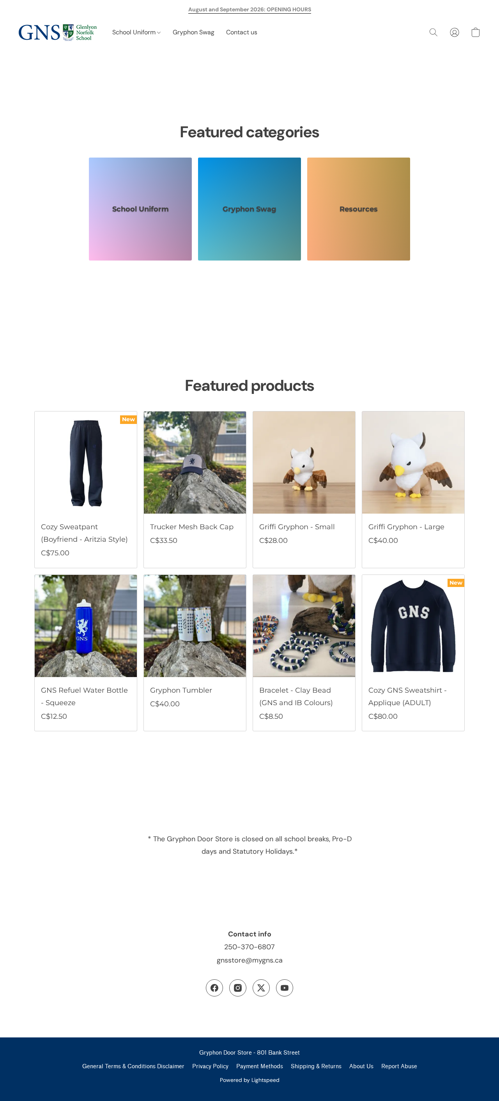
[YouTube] (284, 987)
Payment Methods (259, 1066)
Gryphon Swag (193, 32)
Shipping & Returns (316, 1066)
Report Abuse (399, 1066)
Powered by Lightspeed (250, 1079)
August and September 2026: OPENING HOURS (249, 9)
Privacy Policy (210, 1066)
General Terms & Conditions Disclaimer (133, 1066)
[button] (58, 32)
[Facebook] (214, 987)
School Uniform (134, 32)
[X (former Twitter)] (261, 987)
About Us (361, 1066)
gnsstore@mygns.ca (250, 960)
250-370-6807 (249, 947)
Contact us (241, 32)
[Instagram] (237, 987)
